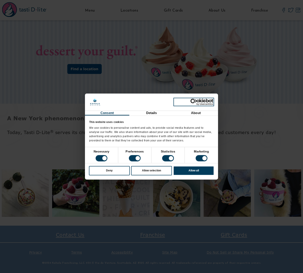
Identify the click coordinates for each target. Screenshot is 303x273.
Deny (109, 170)
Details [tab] (151, 113)
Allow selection (151, 170)
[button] (135, 158)
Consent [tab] (107, 113)
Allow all (194, 170)
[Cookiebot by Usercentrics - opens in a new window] (193, 102)
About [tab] (196, 113)
